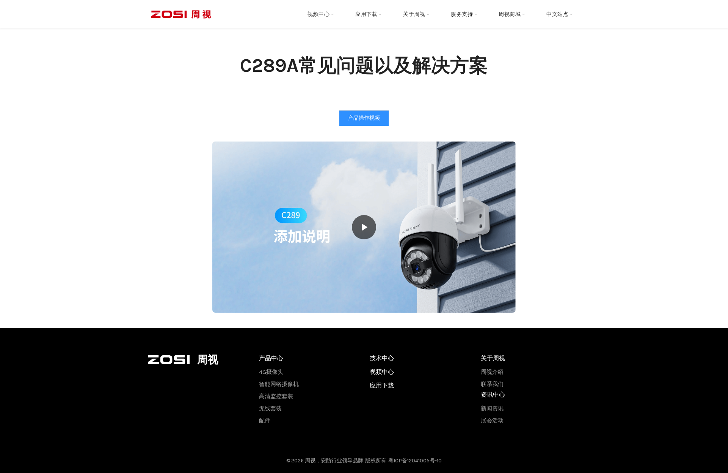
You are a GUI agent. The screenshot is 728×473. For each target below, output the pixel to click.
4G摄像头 (271, 372)
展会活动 (492, 420)
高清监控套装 (276, 396)
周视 (310, 460)
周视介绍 (492, 372)
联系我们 (492, 384)
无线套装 (270, 408)
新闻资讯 (492, 408)
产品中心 (271, 358)
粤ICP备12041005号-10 (415, 460)
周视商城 (510, 14)
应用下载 (366, 14)
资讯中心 (493, 394)
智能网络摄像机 (279, 384)
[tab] (364, 118)
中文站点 (557, 14)
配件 (264, 420)
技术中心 (382, 358)
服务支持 (462, 14)
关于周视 (414, 14)
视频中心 (318, 14)
